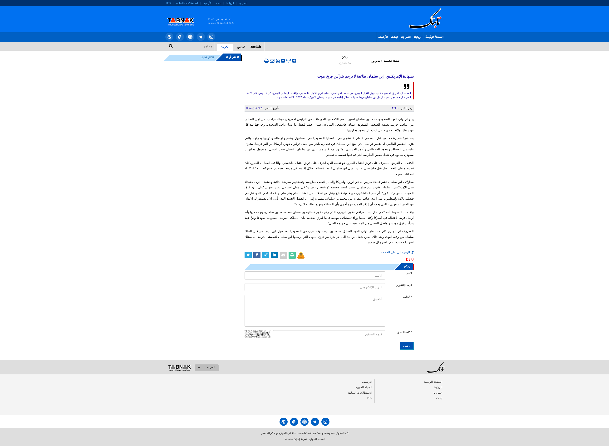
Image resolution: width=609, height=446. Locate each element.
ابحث (394, 37)
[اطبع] (266, 60)
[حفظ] (278, 61)
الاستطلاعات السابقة (187, 3)
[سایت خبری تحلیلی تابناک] (183, 16)
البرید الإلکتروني (404, 285)
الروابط (230, 3)
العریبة (211, 367)
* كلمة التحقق (405, 332)
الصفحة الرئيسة (434, 37)
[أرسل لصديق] (272, 60)
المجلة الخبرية (363, 387)
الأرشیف (207, 3)
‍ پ (289, 60)
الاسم (410, 273)
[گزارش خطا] (300, 255)
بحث (218, 3)
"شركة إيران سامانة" (296, 439)
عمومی (375, 61)
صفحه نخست (391, 61)
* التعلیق (408, 296)
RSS (168, 3)
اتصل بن (437, 392)
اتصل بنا (243, 3)
